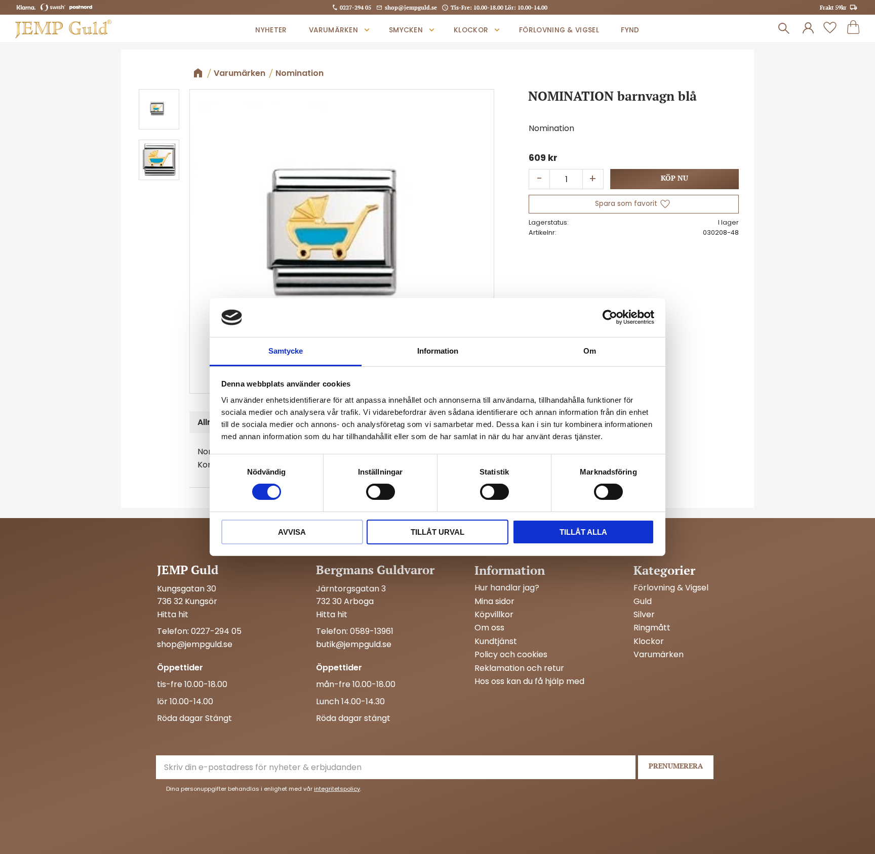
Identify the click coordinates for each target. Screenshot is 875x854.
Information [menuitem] (509, 570)
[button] (830, 28)
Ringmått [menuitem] (651, 627)
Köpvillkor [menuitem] (493, 614)
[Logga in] (808, 28)
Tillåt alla (583, 532)
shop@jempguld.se (411, 7)
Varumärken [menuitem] (333, 30)
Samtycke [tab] (285, 351)
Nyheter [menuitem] (271, 30)
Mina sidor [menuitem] (494, 601)
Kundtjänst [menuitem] (495, 641)
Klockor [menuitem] (471, 30)
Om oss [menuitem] (489, 627)
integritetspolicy (337, 789)
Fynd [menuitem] (630, 30)
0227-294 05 (355, 7)
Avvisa (292, 532)
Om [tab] (589, 351)
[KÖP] (674, 179)
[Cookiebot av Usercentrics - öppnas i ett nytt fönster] (610, 317)
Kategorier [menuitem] (664, 570)
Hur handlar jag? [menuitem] (506, 587)
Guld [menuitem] (642, 601)
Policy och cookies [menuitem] (510, 654)
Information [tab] (437, 351)
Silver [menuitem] (644, 614)
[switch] (380, 492)
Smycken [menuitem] (406, 30)
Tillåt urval (437, 532)
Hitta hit (172, 614)
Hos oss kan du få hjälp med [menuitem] (529, 681)
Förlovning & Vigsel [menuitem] (559, 30)
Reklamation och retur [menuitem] (519, 668)
